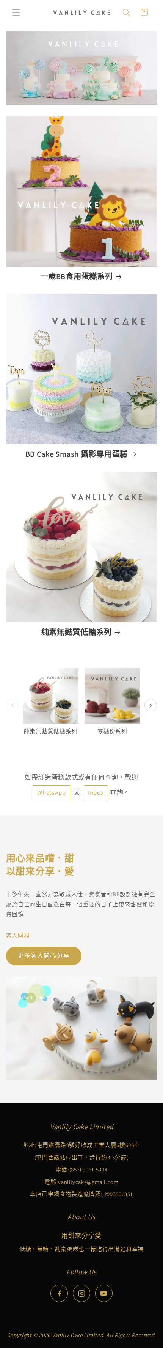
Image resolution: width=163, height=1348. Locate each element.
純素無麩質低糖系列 (76, 632)
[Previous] (12, 705)
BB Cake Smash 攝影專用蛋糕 (76, 454)
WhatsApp (51, 792)
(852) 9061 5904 (88, 1169)
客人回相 (18, 935)
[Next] (150, 705)
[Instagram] (81, 1293)
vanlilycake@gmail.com (88, 1181)
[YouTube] (104, 1293)
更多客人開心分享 (43, 956)
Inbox (95, 792)
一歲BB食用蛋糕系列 (76, 276)
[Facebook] (59, 1293)
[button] (16, 12)
